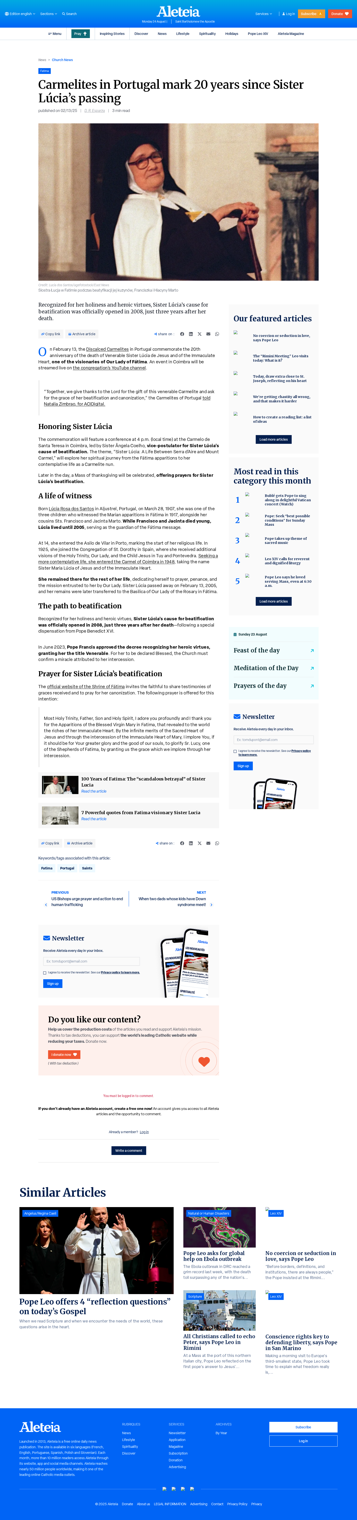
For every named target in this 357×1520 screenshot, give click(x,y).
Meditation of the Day (266, 668)
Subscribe (308, 13)
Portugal (67, 868)
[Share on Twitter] (200, 334)
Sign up (53, 983)
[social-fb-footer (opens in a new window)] (174, 1489)
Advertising (177, 1467)
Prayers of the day (260, 686)
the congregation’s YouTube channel (109, 368)
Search (71, 14)
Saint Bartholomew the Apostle (195, 22)
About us (143, 1504)
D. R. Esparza (95, 110)
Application (177, 1440)
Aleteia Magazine (291, 33)
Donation (176, 1460)
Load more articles (274, 439)
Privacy (256, 1504)
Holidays (231, 33)
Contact (217, 1504)
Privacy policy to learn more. (120, 972)
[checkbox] (44, 972)
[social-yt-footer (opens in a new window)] (164, 1489)
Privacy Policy (237, 1504)
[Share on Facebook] (182, 334)
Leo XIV (276, 1213)
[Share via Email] (208, 334)
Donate (337, 13)
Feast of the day (257, 650)
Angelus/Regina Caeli (40, 1213)
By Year (221, 1433)
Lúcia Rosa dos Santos (71, 508)
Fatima (46, 868)
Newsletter (177, 1433)
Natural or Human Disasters (208, 1213)
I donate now (61, 1054)
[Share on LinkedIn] (191, 334)
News (162, 33)
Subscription (178, 1453)
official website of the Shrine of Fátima (86, 686)
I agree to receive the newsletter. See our (94, 972)
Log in (290, 14)
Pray (77, 33)
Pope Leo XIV (258, 33)
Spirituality (207, 33)
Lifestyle (182, 33)
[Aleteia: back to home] (178, 11)
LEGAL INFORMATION (170, 1504)
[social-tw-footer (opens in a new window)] (183, 1489)
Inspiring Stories (112, 33)
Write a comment (128, 1150)
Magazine (176, 1446)
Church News (62, 59)
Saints (87, 868)
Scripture (195, 1296)
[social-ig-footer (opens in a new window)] (192, 1489)
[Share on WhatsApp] (217, 334)
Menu (57, 33)
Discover (141, 33)
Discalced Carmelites (107, 349)
